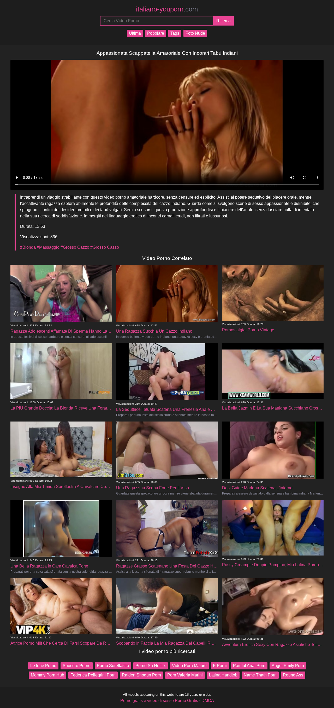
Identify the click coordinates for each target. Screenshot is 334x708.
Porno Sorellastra (113, 665)
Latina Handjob (223, 675)
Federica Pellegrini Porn (93, 675)
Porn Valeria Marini (185, 675)
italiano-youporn (167, 9)
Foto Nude (195, 33)
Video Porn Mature (189, 665)
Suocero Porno (77, 665)
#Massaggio (48, 247)
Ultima (135, 33)
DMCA (207, 700)
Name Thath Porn (260, 675)
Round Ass (293, 675)
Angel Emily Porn (288, 665)
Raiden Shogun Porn (141, 675)
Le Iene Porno (43, 665)
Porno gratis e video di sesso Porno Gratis (159, 700)
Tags (174, 33)
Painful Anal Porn (249, 665)
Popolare (155, 33)
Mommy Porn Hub (47, 675)
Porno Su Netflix (150, 665)
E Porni (220, 665)
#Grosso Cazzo (75, 247)
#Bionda (28, 247)
